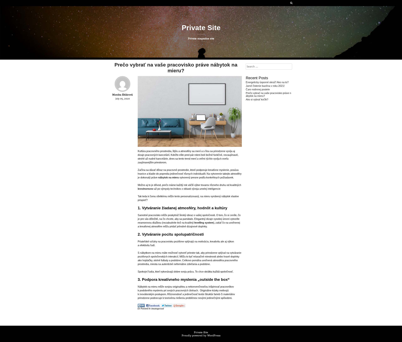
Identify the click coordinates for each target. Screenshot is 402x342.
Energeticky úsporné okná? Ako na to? (267, 82)
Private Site (201, 28)
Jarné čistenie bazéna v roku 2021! (265, 86)
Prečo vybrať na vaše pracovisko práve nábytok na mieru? (175, 67)
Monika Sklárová (122, 94)
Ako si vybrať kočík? (257, 99)
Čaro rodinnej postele (258, 89)
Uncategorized (157, 308)
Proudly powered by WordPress (201, 335)
